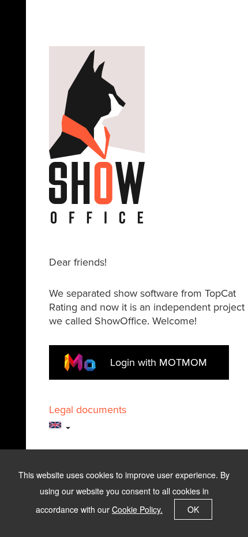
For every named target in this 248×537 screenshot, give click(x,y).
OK (193, 509)
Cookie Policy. (137, 509)
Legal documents (87, 409)
